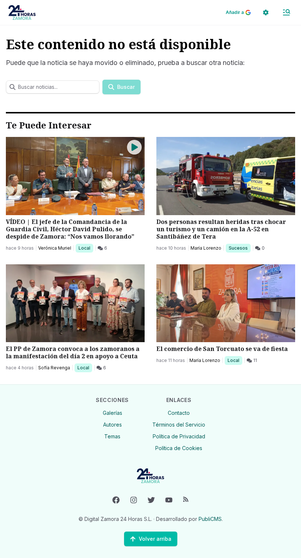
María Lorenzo (206, 248)
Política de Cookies (178, 448)
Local (85, 248)
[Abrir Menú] (286, 12)
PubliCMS (210, 519)
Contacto (179, 413)
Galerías (112, 413)
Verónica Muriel (54, 248)
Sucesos (239, 248)
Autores (112, 424)
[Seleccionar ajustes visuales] (265, 12)
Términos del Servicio (178, 424)
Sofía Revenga (54, 367)
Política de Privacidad (179, 436)
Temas (112, 436)
